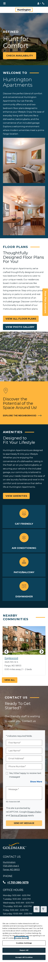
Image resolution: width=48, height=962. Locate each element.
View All (9, 680)
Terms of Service (18, 815)
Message (13, 789)
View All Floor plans (21, 318)
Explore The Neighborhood (21, 415)
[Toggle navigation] (4, 3)
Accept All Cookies (24, 957)
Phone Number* (17, 766)
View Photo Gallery (20, 327)
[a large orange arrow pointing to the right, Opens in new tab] (14, 846)
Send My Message (24, 823)
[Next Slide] (42, 652)
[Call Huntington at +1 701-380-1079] (43, 3)
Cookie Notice (21, 938)
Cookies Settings (24, 943)
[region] (24, 939)
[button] (39, 3)
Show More (36, 781)
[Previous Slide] (6, 652)
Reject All (24, 950)
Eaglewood (11, 658)
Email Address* (16, 758)
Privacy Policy (34, 811)
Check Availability (19, 55)
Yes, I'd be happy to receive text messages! (25, 775)
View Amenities (16, 495)
